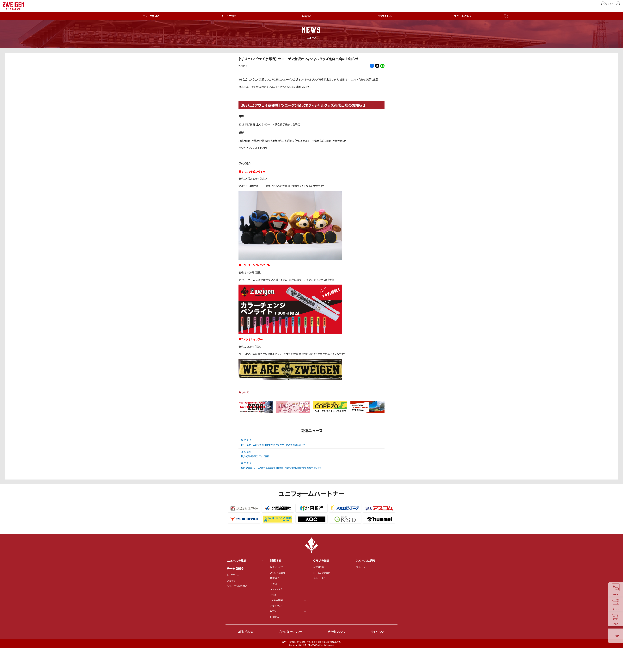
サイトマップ (377, 631)
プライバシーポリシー (290, 631)
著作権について (336, 631)
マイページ (612, 3)
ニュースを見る (151, 16)
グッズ (245, 392)
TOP (616, 636)
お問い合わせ (245, 631)
